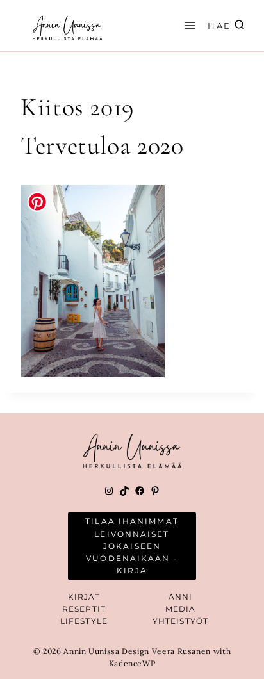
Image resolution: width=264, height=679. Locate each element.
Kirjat (84, 596)
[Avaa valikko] (187, 25)
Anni (180, 596)
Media (180, 609)
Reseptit (84, 609)
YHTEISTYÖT (180, 621)
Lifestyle (84, 621)
